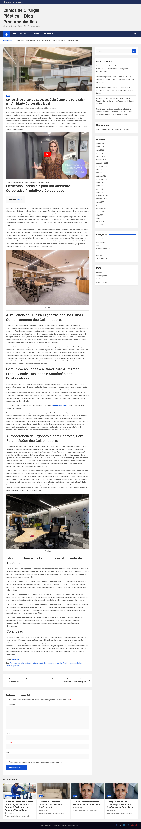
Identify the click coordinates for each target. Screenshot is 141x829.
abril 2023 (99, 189)
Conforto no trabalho (39, 663)
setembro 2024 (101, 166)
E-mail (9, 743)
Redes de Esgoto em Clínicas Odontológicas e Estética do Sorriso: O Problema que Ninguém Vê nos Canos (115, 90)
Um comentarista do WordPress (108, 129)
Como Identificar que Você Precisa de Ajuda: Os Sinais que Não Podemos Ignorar (69, 680)
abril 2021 (99, 225)
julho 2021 (100, 215)
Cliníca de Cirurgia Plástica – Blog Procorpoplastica (21, 16)
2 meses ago (11, 813)
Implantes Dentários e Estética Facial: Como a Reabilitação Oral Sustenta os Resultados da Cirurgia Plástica (115, 101)
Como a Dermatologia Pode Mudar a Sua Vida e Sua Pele (86, 803)
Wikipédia (15, 659)
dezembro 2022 (102, 196)
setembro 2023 (101, 179)
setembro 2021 (101, 209)
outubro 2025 (101, 160)
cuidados (99, 252)
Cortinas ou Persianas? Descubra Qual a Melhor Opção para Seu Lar (50, 804)
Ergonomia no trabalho (55, 663)
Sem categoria (101, 258)
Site (7, 752)
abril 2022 (99, 205)
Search (134, 51)
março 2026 (100, 156)
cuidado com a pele (103, 249)
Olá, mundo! (127, 129)
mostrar (19, 199)
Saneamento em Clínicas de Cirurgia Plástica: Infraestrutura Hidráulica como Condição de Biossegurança (112, 69)
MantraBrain (73, 825)
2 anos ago (12, 108)
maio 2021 (100, 222)
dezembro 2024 (102, 163)
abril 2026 (99, 153)
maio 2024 (100, 170)
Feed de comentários (104, 279)
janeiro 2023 (100, 192)
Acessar (99, 272)
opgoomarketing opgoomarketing (31, 108)
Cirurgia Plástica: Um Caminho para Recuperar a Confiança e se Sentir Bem (120, 804)
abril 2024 (99, 173)
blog (8, 96)
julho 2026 (100, 143)
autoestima (100, 242)
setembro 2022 (101, 199)
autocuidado (100, 239)
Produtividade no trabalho (72, 663)
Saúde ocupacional (12, 666)
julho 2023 (100, 183)
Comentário (11, 704)
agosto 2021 (100, 212)
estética (99, 255)
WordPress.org (101, 282)
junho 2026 (100, 147)
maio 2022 (100, 202)
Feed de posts (101, 276)
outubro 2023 (101, 176)
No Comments (51, 108)
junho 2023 (100, 186)
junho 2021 (100, 218)
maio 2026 (100, 150)
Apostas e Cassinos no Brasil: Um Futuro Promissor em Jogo (24, 680)
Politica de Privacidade (30, 34)
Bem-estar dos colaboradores (20, 663)
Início (14, 34)
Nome (9, 733)
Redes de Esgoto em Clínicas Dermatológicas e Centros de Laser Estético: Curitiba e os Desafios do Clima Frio (115, 79)
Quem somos (49, 34)
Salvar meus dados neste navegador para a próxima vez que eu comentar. (36, 762)
